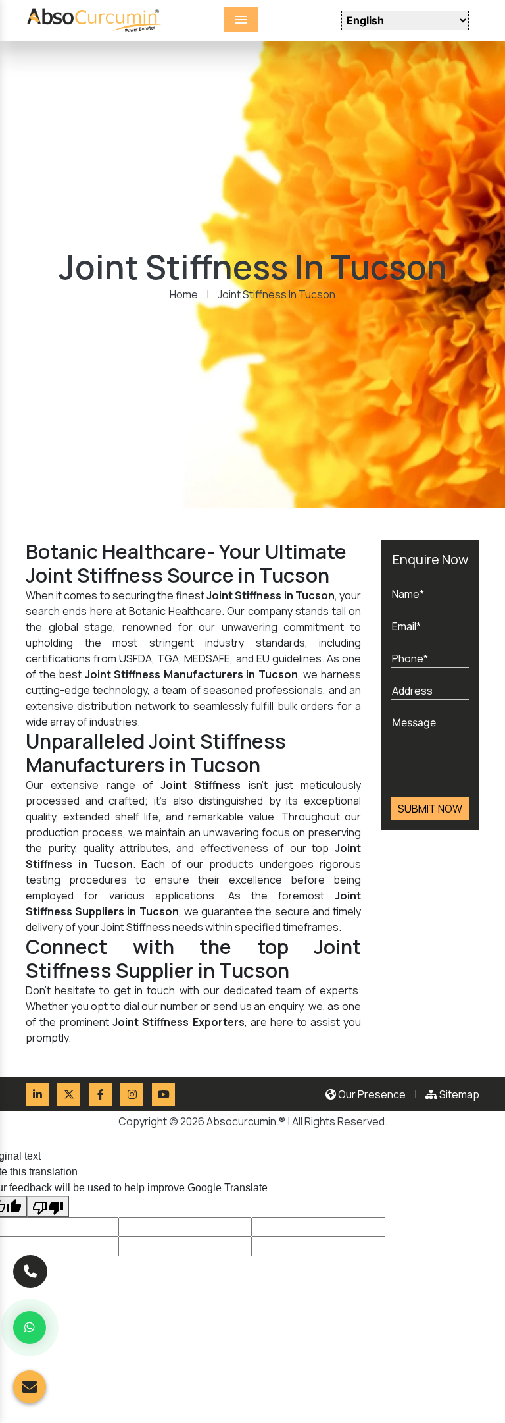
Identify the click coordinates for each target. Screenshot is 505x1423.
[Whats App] (29, 1327)
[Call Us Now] (30, 1268)
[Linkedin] (37, 1094)
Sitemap (458, 1094)
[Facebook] (100, 1094)
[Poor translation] (48, 1206)
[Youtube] (163, 1094)
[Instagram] (131, 1094)
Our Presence (371, 1094)
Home (184, 294)
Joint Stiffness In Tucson (276, 294)
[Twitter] (68, 1094)
